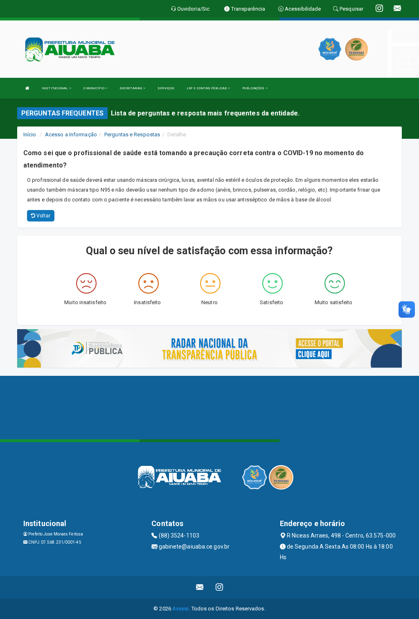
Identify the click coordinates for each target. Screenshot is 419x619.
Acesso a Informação (71, 134)
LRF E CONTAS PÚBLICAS (207, 88)
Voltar (42, 216)
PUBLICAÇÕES (253, 88)
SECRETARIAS (131, 88)
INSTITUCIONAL (55, 88)
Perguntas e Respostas (132, 134)
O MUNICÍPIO (94, 88)
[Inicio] (27, 88)
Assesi (180, 608)
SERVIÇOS (166, 88)
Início (29, 134)
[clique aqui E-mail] (200, 587)
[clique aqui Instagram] (219, 587)
